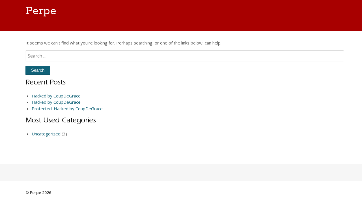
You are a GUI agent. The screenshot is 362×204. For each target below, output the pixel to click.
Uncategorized (46, 134)
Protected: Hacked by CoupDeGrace (67, 108)
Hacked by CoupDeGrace (56, 96)
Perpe (40, 11)
